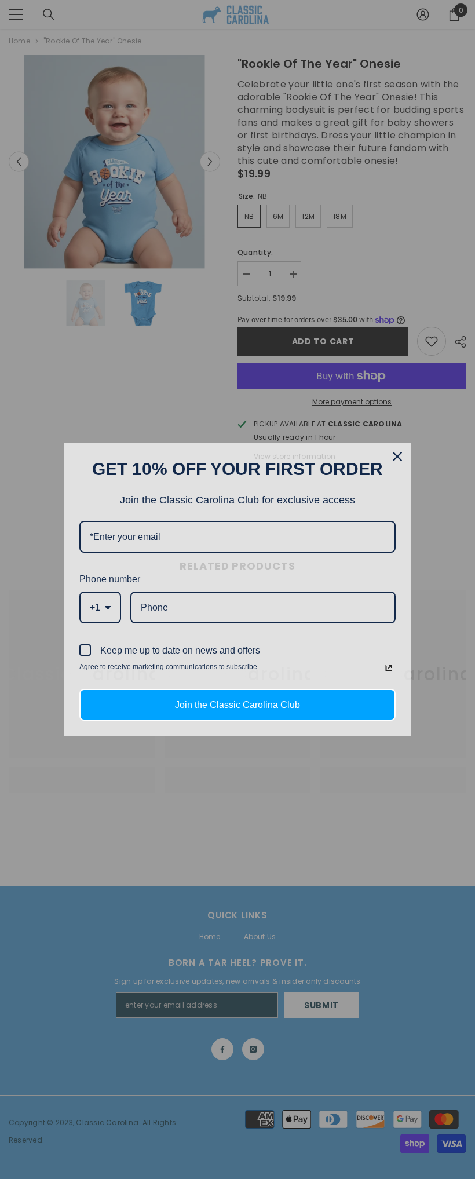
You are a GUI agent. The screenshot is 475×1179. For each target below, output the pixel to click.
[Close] (397, 456)
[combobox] (100, 607)
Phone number (109, 579)
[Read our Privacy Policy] (389, 668)
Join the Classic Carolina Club (237, 705)
